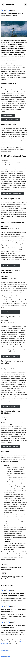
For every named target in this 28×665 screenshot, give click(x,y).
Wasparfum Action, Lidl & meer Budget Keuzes (13, 610)
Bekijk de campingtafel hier (10, 266)
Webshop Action (7, 115)
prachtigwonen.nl (5, 650)
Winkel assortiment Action (10, 119)
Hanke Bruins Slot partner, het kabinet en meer (13, 626)
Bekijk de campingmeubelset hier (12, 193)
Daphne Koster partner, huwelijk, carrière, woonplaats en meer (14, 594)
